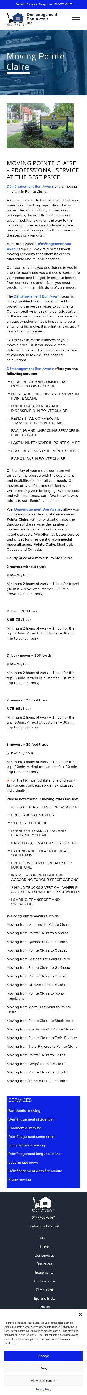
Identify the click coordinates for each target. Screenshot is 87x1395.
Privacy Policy (43, 1389)
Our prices (44, 1264)
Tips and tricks (44, 1299)
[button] (80, 1314)
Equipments (44, 1273)
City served (44, 1290)
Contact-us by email (43, 1226)
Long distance (44, 1281)
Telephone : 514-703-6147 (55, 4)
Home (44, 1247)
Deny (44, 1368)
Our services (44, 1256)
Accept (43, 1356)
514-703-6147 (43, 1217)
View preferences (43, 1380)
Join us (44, 1307)
